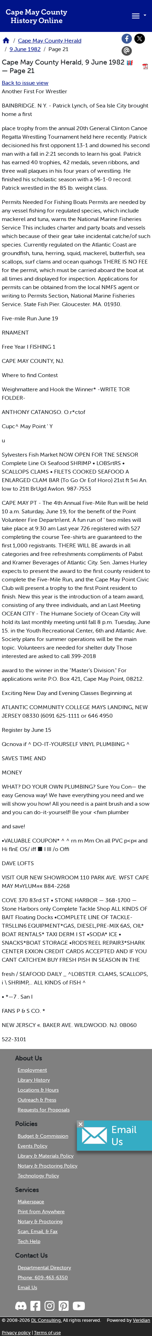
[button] (137, 15)
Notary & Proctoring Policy (47, 1166)
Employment (32, 1070)
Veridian (141, 1320)
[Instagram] (49, 1306)
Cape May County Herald (49, 40)
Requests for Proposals (44, 1109)
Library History (34, 1080)
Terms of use (47, 1333)
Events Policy (32, 1146)
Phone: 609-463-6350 (43, 1277)
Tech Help (29, 1241)
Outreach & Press (37, 1100)
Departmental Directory (44, 1267)
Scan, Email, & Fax (38, 1231)
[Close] (80, 1124)
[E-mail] (127, 51)
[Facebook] (127, 39)
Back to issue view (25, 82)
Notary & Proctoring (40, 1221)
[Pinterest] (63, 1306)
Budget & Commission (43, 1136)
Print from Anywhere (41, 1211)
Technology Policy (38, 1175)
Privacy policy (16, 1333)
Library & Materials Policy (46, 1156)
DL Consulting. (46, 1320)
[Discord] (21, 1306)
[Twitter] (139, 39)
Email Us (27, 1287)
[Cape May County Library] (6, 42)
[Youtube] (78, 1306)
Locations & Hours (38, 1090)
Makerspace (31, 1201)
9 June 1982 (25, 49)
